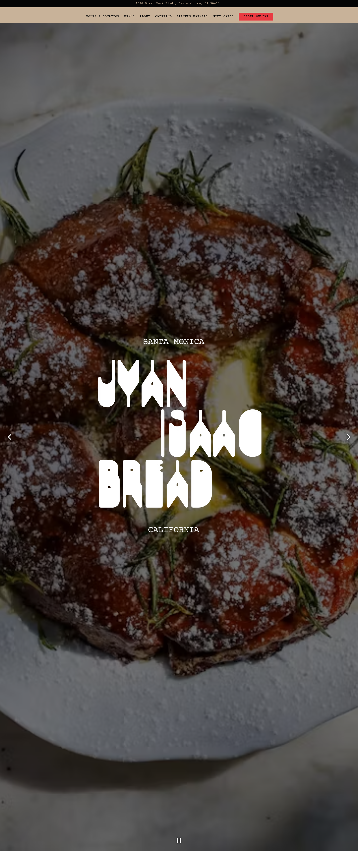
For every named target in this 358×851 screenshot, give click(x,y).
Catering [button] (163, 16)
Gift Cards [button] (223, 16)
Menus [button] (129, 16)
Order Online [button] (256, 16)
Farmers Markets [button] (192, 16)
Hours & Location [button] (102, 16)
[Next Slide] (348, 437)
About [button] (145, 16)
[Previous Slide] (9, 437)
